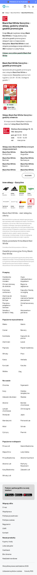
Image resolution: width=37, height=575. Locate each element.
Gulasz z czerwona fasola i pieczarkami (27, 298)
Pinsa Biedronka (8, 458)
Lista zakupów (7, 546)
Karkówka (6, 336)
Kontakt (5, 533)
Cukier (5, 330)
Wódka (5, 371)
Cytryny (5, 432)
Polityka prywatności (10, 516)
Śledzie (23, 397)
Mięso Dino (6, 452)
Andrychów (9, 153)
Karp (4, 391)
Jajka (22, 415)
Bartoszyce (27, 159)
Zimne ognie (25, 409)
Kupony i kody (7, 541)
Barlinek (9, 159)
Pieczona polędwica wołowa (6, 305)
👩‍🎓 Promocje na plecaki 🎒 (18, 2)
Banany (23, 330)
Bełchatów (27, 165)
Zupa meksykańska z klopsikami (26, 279)
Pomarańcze (25, 420)
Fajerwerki (24, 385)
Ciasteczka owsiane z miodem (6, 279)
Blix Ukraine (6, 554)
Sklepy (7, 13)
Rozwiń (28, 175)
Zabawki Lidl (25, 470)
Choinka (5, 385)
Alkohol (5, 403)
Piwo (22, 354)
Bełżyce (9, 171)
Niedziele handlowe (9, 558)
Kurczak (5, 365)
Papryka (5, 348)
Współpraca (7, 511)
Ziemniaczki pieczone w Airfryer (7, 298)
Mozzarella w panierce (25, 311)
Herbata (24, 359)
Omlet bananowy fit (27, 304)
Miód (4, 426)
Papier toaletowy (27, 348)
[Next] (35, 2)
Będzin (9, 165)
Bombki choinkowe (25, 404)
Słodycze (6, 415)
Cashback (6, 550)
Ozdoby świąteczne (25, 392)
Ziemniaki (6, 342)
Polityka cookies (8, 520)
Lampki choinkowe (6, 410)
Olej (19, 371)
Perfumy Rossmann (25, 465)
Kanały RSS (28, 571)
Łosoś (23, 342)
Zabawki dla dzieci (9, 397)
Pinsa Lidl (6, 446)
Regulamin (6, 524)
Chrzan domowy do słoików (8, 285)
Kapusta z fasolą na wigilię (27, 291)
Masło (23, 324)
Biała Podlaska (27, 171)
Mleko (4, 324)
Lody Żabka (25, 452)
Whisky (5, 354)
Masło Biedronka (27, 446)
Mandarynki (7, 420)
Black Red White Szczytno (29, 13)
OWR (4, 528)
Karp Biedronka (8, 470)
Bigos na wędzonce (24, 285)
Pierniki (24, 432)
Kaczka (23, 365)
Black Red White (15, 13)
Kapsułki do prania (25, 337)
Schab (23, 426)
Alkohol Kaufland (27, 458)
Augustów (27, 153)
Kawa (4, 359)
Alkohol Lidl (6, 464)
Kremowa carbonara (6, 291)
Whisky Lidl (6, 475)
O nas (4, 507)
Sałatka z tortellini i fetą (7, 311)
